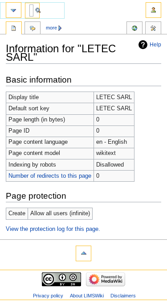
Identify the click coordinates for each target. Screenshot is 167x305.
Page (13, 29)
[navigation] (13, 10)
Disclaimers (123, 295)
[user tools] (153, 10)
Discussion (32, 29)
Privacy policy (48, 295)
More (51, 27)
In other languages (134, 29)
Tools (153, 29)
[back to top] (83, 253)
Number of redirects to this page (49, 176)
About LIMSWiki (87, 295)
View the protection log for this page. (53, 229)
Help (155, 45)
